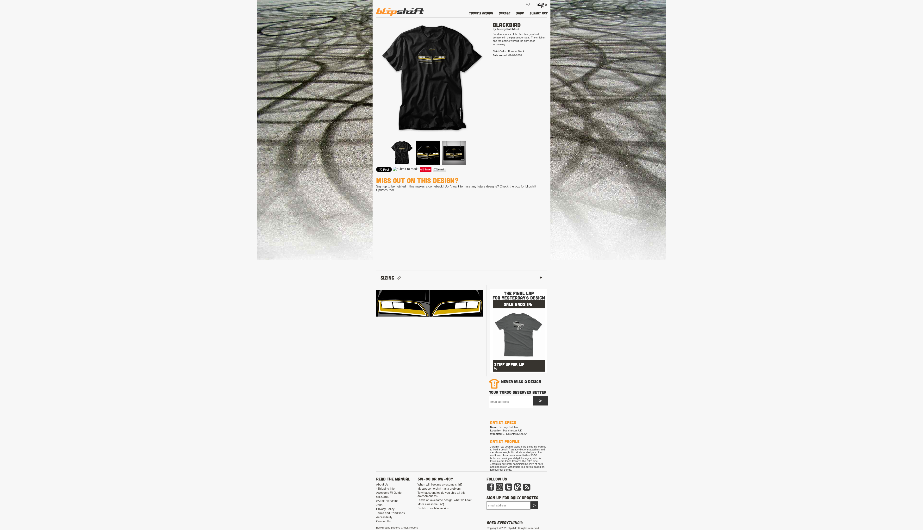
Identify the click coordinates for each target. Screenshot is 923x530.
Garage (504, 13)
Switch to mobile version (433, 508)
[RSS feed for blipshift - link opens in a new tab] (527, 490)
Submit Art (539, 13)
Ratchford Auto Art (516, 433)
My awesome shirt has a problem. (439, 488)
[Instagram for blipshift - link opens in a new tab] (499, 490)
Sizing (388, 278)
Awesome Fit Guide (389, 492)
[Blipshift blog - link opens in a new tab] (518, 490)
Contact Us (383, 521)
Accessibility (384, 517)
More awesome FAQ (431, 504)
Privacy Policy (385, 509)
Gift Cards (382, 497)
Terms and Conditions (390, 513)
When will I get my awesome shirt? (440, 484)
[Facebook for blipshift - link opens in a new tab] (490, 490)
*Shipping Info (385, 488)
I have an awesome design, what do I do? (445, 500)
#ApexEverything (387, 501)
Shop (520, 13)
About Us (382, 484)
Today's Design (481, 13)
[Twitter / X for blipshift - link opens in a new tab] (508, 490)
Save (427, 169)
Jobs (379, 505)
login (528, 4)
